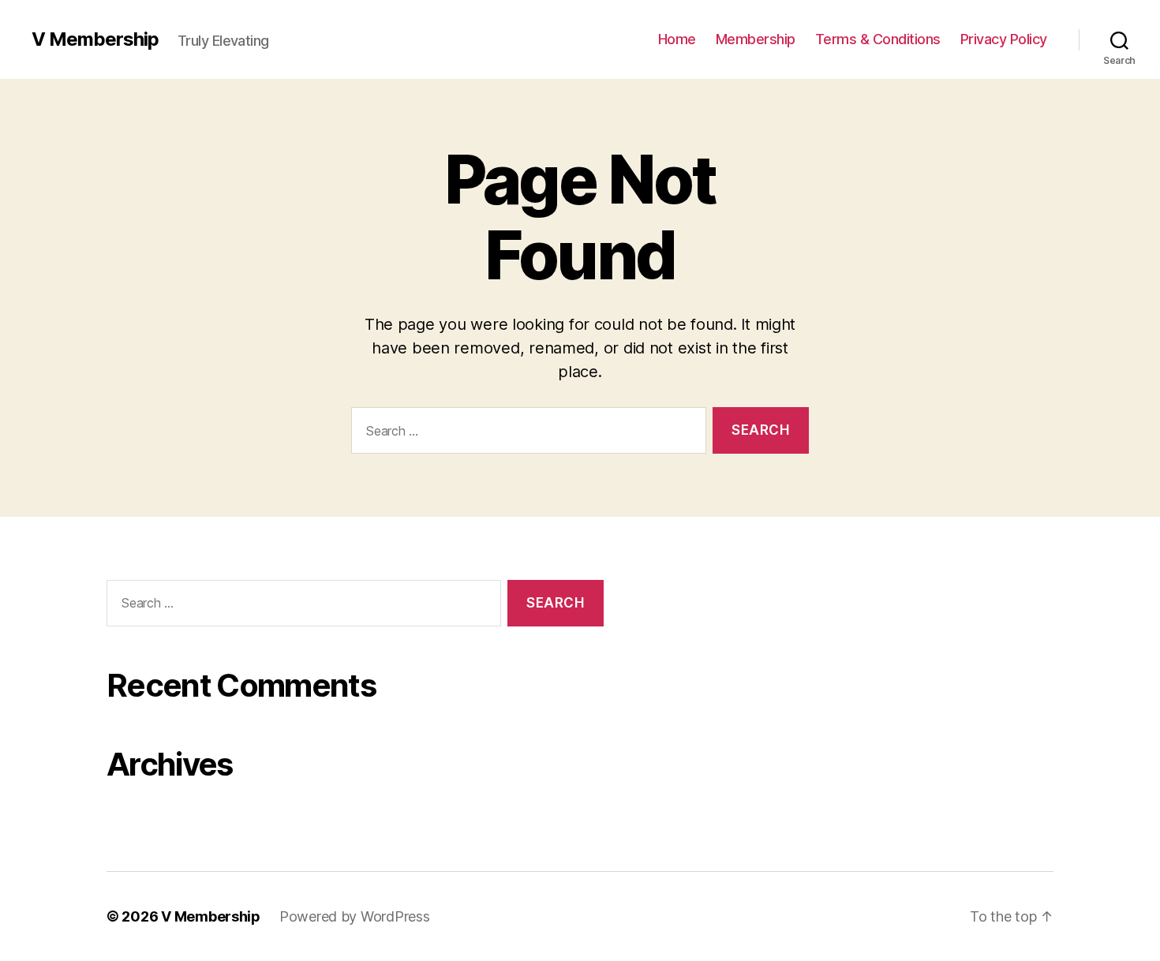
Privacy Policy (1003, 39)
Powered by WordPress (354, 916)
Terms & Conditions (878, 39)
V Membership (95, 39)
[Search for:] (525, 433)
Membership (755, 39)
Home (677, 39)
